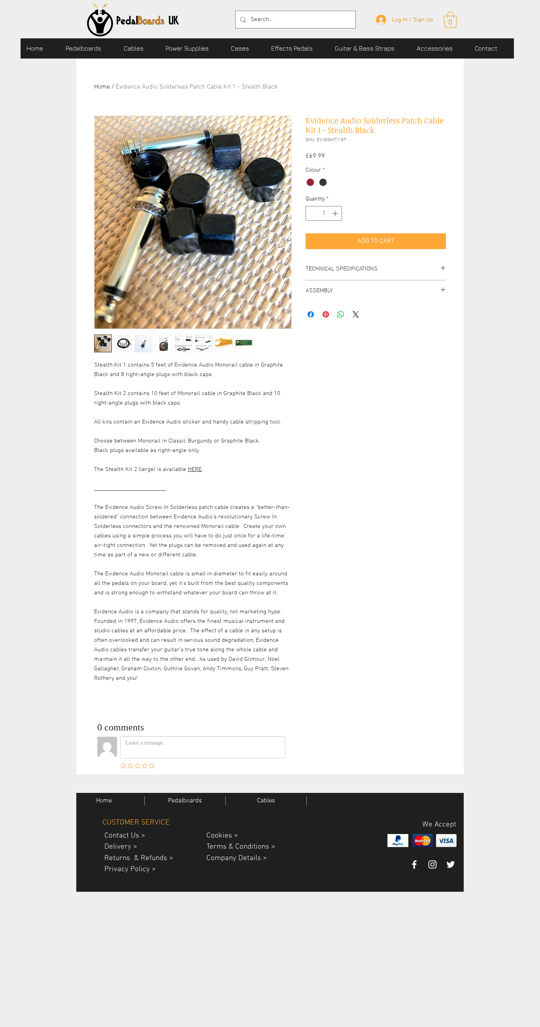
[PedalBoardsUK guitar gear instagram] (432, 864)
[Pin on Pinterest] (325, 314)
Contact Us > (121, 835)
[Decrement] (312, 213)
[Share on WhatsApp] (341, 314)
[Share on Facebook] (310, 314)
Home (102, 87)
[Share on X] (356, 314)
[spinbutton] (324, 213)
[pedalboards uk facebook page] (414, 864)
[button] (89, 48)
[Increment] (336, 213)
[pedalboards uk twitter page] (450, 864)
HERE (195, 469)
